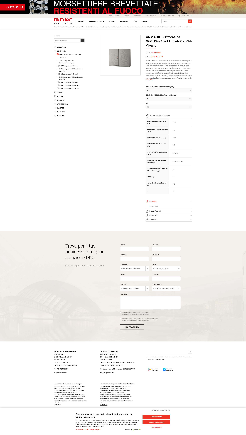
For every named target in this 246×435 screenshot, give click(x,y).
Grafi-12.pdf (154, 206)
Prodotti (112, 21)
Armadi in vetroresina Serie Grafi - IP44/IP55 (140, 27)
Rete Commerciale (96, 21)
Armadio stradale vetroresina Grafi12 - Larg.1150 (168, 27)
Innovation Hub (151, 16)
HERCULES (60, 100)
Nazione (123, 284)
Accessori (63, 58)
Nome (123, 245)
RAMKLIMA (61, 116)
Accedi (126, 16)
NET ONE (60, 96)
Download (124, 21)
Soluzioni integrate (167, 16)
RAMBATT (60, 108)
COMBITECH (61, 47)
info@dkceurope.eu (60, 373)
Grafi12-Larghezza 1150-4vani (68, 82)
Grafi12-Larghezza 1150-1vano (70, 54)
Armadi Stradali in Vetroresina (118, 27)
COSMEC (60, 92)
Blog (135, 21)
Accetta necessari (156, 422)
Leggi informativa (144, 314)
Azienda (81, 21)
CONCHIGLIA (61, 51)
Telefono (156, 274)
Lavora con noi (114, 16)
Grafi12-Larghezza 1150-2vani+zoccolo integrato (71, 70)
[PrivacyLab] (136, 429)
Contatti (144, 21)
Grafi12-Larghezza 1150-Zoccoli (69, 88)
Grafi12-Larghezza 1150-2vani (68, 66)
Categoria (124, 264)
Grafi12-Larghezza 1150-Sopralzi (69, 85)
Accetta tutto (156, 417)
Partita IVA (156, 254)
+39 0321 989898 (63, 369)
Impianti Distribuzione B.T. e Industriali (96, 27)
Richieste (124, 294)
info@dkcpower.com (107, 373)
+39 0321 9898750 (128, 369)
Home (55, 27)
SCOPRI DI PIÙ (57, 405)
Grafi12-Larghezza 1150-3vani (68, 74)
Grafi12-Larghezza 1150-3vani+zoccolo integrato (71, 78)
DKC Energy (137, 16)
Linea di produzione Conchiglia (75, 27)
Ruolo (155, 264)
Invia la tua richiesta (132, 327)
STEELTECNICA (62, 104)
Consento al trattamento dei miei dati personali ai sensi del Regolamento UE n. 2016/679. (138, 313)
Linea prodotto (157, 284)
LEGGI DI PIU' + (150, 79)
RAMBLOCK (61, 112)
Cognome (156, 245)
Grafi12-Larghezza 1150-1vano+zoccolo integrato (66, 62)
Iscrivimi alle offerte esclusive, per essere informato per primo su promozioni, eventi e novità (140, 319)
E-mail (123, 274)
